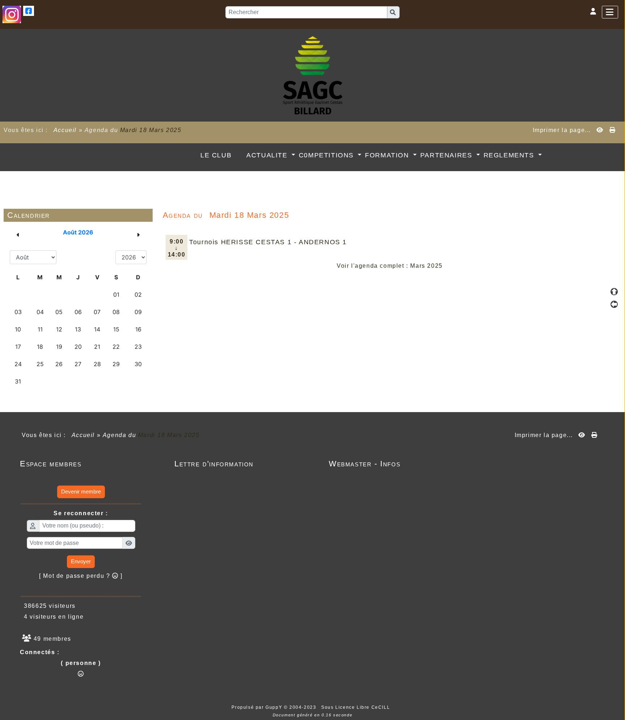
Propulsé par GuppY (257, 707)
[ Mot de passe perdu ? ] (81, 576)
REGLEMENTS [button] (510, 155)
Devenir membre (81, 491)
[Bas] (614, 317)
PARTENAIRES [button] (447, 155)
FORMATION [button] (388, 155)
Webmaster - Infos (388, 463)
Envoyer (81, 561)
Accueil (65, 130)
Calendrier (78, 215)
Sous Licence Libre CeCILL (356, 707)
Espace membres (80, 463)
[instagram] (12, 14)
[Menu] (610, 12)
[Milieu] (614, 304)
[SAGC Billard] (313, 75)
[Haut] (614, 291)
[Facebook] (28, 10)
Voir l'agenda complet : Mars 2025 (390, 266)
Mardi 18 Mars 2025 (151, 130)
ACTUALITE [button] (268, 155)
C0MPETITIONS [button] (327, 155)
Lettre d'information (234, 463)
